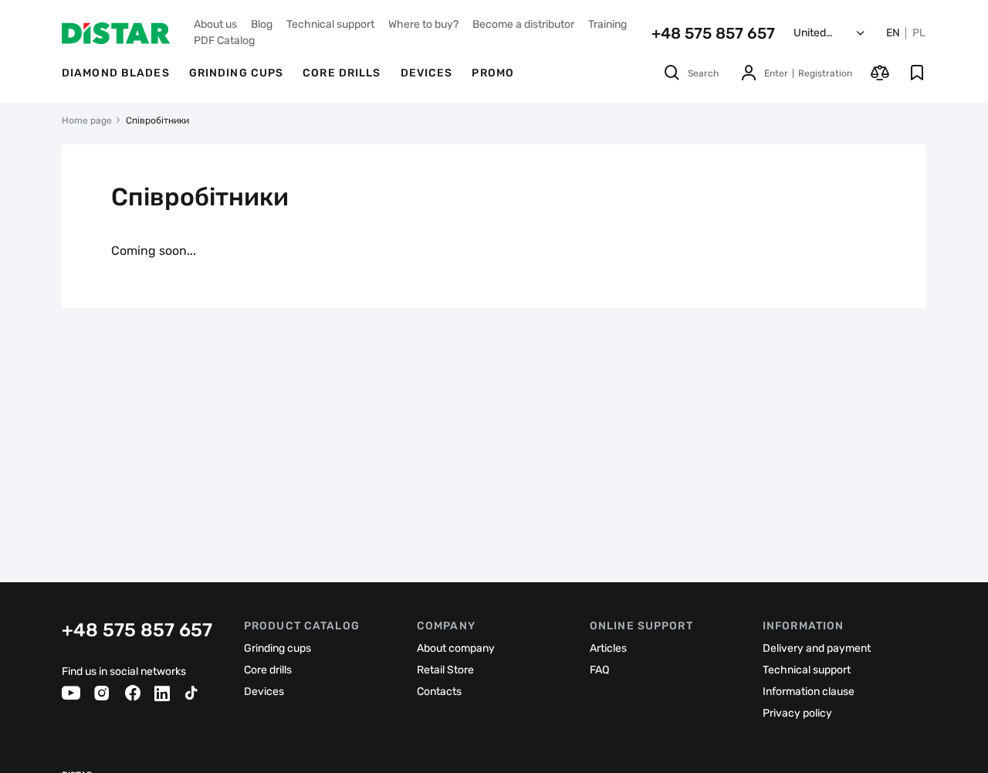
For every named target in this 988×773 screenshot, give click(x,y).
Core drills (342, 73)
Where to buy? (423, 24)
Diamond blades (116, 73)
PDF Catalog (224, 40)
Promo (493, 73)
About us (215, 24)
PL (918, 33)
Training (607, 24)
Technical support (330, 24)
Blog (261, 24)
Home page (87, 120)
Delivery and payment (817, 648)
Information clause (808, 691)
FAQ (599, 669)
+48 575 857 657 (713, 33)
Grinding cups (236, 73)
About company (456, 648)
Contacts (439, 691)
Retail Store (445, 669)
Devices (427, 73)
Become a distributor (523, 24)
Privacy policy (797, 713)
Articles (608, 648)
